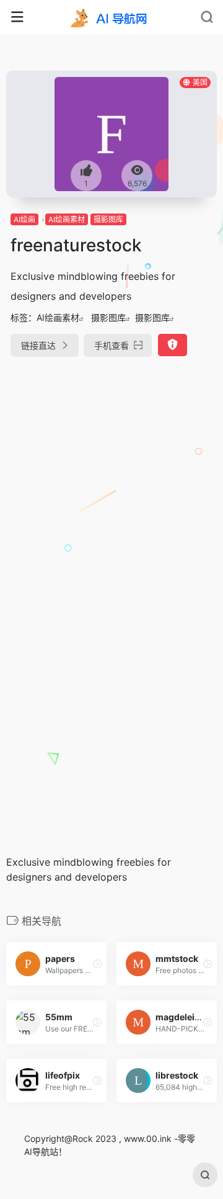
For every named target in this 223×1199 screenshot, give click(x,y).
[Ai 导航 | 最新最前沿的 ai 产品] (111, 17)
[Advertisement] (111, 489)
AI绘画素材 (66, 219)
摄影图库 (108, 219)
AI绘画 (24, 219)
